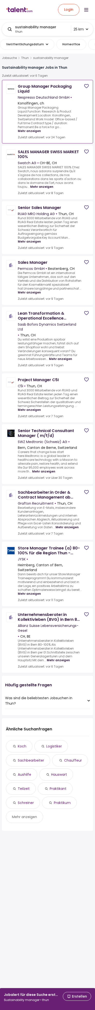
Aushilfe (24, 774)
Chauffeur (73, 760)
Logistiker (54, 746)
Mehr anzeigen (29, 131)
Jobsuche (9, 58)
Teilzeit (24, 788)
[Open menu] (86, 10)
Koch (22, 746)
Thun (25, 58)
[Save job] (86, 86)
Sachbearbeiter (31, 760)
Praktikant (58, 788)
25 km (79, 29)
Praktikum (62, 802)
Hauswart (59, 774)
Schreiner (26, 802)
